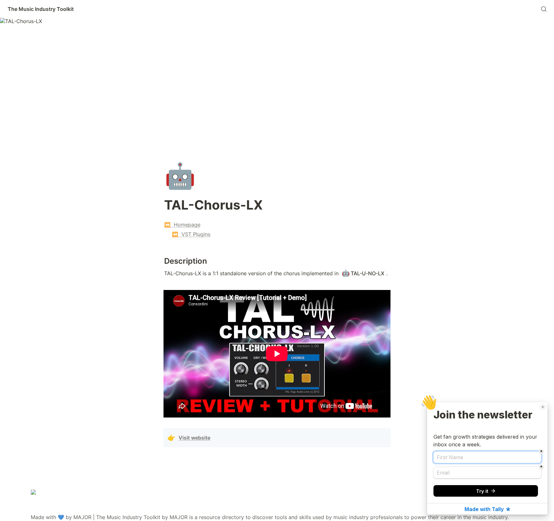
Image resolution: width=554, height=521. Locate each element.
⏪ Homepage (182, 224)
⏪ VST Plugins (191, 234)
